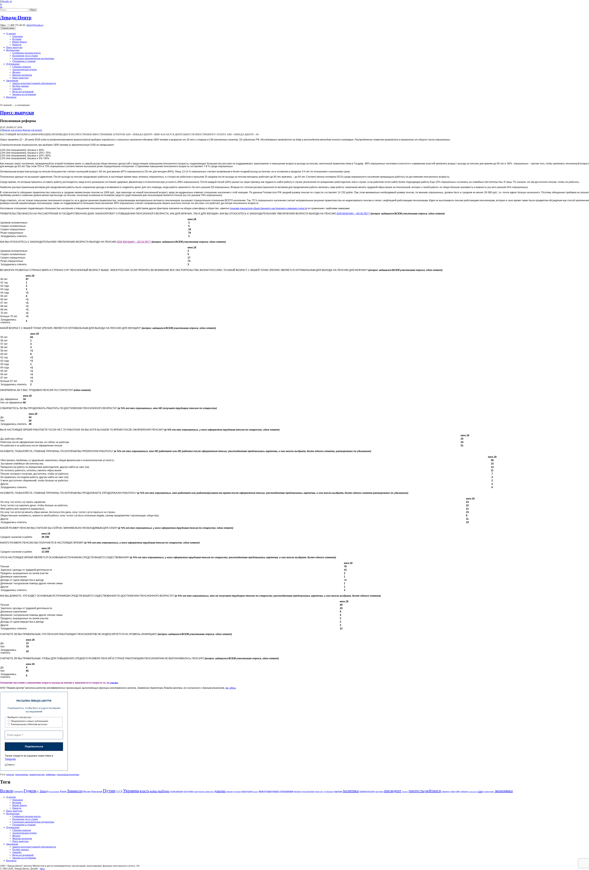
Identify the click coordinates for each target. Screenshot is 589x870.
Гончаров (18, 791)
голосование (176, 791)
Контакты (11, 97)
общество (319, 791)
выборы (163, 791)
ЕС (38, 791)
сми (458, 791)
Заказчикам (12, 80)
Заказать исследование (24, 94)
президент (392, 791)
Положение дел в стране (25, 55)
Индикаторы (12, 50)
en (1, 7)
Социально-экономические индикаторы (33, 58)
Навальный (96, 791)
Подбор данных (20, 86)
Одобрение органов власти (26, 53)
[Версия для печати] (11, 130)
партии (338, 791)
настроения (308, 791)
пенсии (10, 774)
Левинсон (75, 791)
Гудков (30, 790)
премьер (405, 791)
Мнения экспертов (22, 75)
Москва (87, 791)
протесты (417, 791)
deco (42, 868)
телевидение (488, 791)
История (16, 39)
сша (480, 791)
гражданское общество (204, 791)
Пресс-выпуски (14, 47)
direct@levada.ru (35, 25)
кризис (255, 791)
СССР (119, 791)
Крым (63, 791)
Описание (17, 36)
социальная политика (68, 774)
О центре (11, 33)
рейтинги (433, 791)
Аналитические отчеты (24, 69)
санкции (445, 791)
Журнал (16, 72)
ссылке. (114, 682)
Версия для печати (32, 130)
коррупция (246, 791)
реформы (50, 774)
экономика (504, 791)
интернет (229, 791)
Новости (16, 44)
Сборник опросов (21, 66)
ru (1, 4)
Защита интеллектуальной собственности (34, 83)
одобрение (328, 791)
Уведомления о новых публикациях (29, 721)
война (154, 791)
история (237, 791)
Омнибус (17, 88)
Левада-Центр (15, 17)
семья (452, 791)
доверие (220, 791)
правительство (37, 774)
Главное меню (7, 28)
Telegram (10, 759)
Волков (6, 790)
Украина (131, 790)
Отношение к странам (23, 61)
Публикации (12, 64)
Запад (44, 791)
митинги (298, 791)
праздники (379, 791)
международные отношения (276, 791)
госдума (188, 791)
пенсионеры (21, 774)
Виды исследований (23, 91)
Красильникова (53, 791)
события (464, 791)
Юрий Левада (19, 42)
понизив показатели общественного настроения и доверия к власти (268, 208)
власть (144, 791)
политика (351, 791)
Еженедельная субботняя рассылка (28, 724)
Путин (109, 790)
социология (472, 791)
